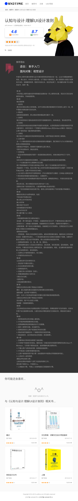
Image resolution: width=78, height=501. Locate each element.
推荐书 (34, 3)
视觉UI (17, 10)
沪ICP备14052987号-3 (46, 497)
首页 (27, 3)
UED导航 (49, 3)
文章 (41, 3)
